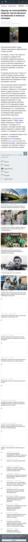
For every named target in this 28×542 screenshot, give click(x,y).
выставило (12, 141)
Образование (12, 6)
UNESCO (21, 6)
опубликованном (17, 118)
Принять (14, 540)
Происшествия (16, 23)
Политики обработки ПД (7, 537)
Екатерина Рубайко (6, 21)
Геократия (4, 6)
